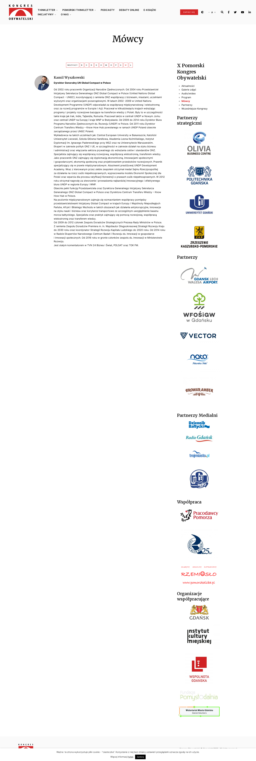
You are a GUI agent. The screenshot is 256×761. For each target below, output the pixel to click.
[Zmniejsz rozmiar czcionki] (209, 12)
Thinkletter (46, 9)
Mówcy (185, 101)
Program (186, 97)
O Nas (65, 14)
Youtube (242, 12)
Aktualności (188, 85)
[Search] (222, 12)
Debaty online (129, 9)
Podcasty (108, 9)
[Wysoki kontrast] (202, 12)
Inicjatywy (45, 14)
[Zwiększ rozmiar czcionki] (215, 12)
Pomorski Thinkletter (77, 9)
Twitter (235, 12)
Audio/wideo (188, 93)
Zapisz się (189, 12)
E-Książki (150, 9)
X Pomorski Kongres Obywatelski (191, 72)
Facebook (229, 12)
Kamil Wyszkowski (69, 78)
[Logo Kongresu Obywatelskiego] (21, 12)
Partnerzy (186, 104)
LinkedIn (249, 12)
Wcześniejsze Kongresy (194, 108)
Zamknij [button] (140, 757)
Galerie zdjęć (188, 89)
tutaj (130, 756)
